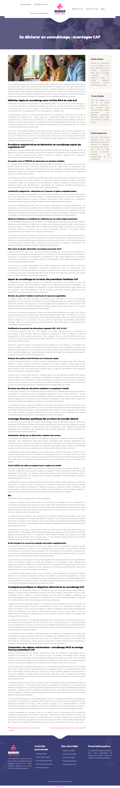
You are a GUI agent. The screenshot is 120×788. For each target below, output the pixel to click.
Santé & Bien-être (41, 4)
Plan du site (60, 787)
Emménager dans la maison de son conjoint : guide (25, 729)
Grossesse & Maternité (39, 13)
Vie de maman (26, 4)
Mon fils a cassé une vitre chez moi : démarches (67, 728)
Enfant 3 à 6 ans (92, 9)
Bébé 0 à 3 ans (77, 9)
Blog (103, 9)
